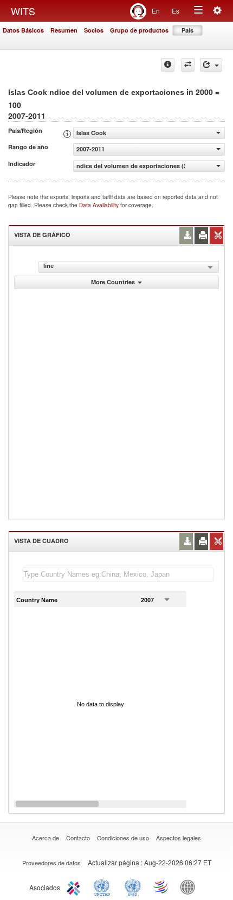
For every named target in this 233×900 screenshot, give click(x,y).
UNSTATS (133, 886)
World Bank (190, 886)
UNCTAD (104, 886)
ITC (75, 886)
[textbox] (118, 574)
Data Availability (99, 205)
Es (175, 10)
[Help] (167, 65)
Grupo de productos (139, 30)
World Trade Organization (161, 886)
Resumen (63, 30)
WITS (23, 11)
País (187, 30)
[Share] (211, 65)
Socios (93, 30)
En (156, 10)
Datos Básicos (23, 30)
